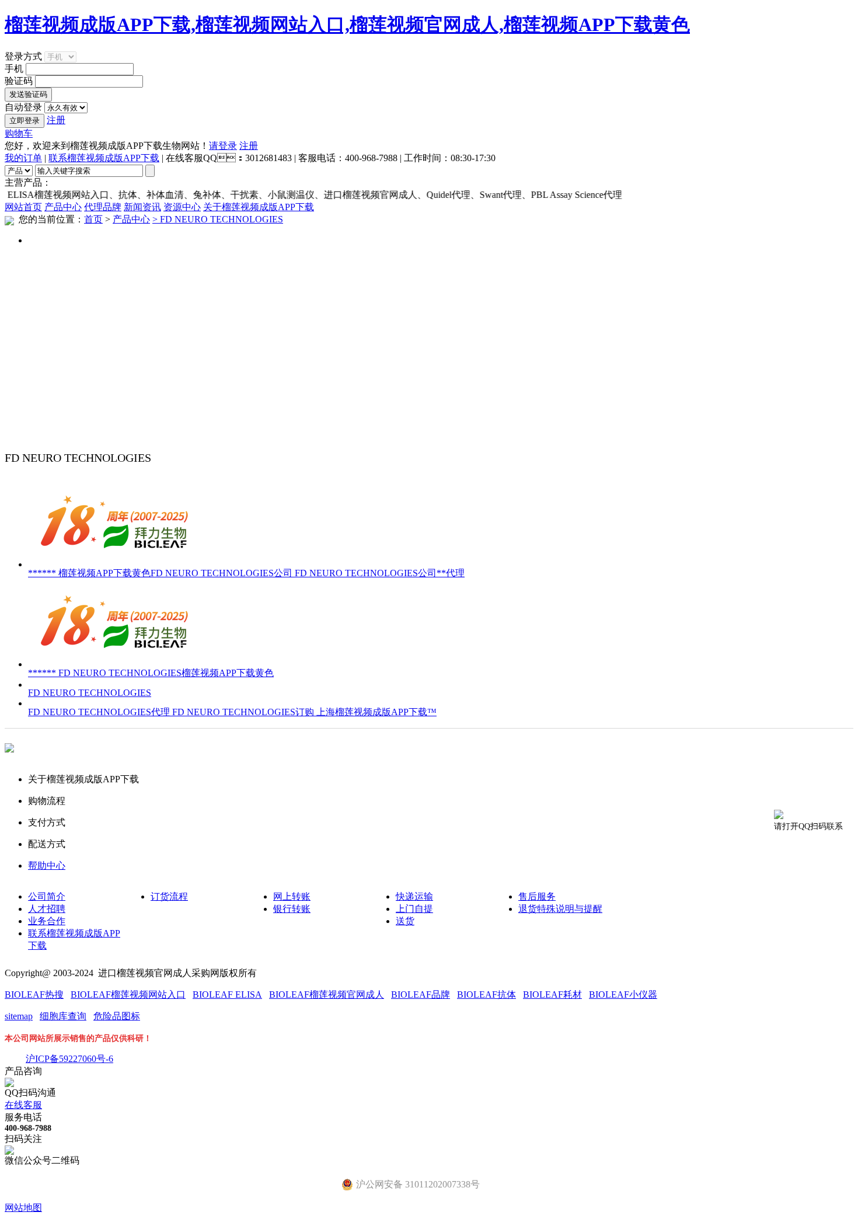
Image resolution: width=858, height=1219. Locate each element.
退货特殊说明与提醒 (560, 909)
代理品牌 (102, 207)
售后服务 (537, 896)
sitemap (19, 1016)
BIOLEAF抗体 (486, 994)
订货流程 (169, 896)
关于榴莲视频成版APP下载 (258, 207)
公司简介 (46, 896)
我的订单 (23, 158)
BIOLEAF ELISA (227, 994)
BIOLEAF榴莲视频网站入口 (128, 994)
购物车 (19, 133)
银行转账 (292, 909)
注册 (56, 120)
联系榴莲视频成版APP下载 (103, 158)
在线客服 (23, 1105)
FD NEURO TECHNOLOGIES (89, 693)
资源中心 (182, 207)
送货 (405, 921)
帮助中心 (46, 865)
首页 (93, 219)
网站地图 (23, 1208)
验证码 (19, 81)
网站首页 (23, 207)
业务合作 (46, 921)
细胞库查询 (63, 1016)
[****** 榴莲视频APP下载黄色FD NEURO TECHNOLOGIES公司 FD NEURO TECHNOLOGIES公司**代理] (115, 564)
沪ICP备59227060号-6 (69, 1059)
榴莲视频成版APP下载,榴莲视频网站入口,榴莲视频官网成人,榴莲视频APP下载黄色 (347, 24)
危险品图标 (116, 1016)
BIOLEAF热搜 (34, 994)
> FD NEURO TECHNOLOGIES (217, 219)
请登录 (223, 146)
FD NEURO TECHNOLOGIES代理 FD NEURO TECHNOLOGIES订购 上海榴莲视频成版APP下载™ (232, 712)
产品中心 (63, 207)
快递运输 (414, 896)
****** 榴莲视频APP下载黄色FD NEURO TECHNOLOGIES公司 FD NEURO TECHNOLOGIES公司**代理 (246, 573)
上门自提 (414, 909)
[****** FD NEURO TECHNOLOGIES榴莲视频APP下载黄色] (115, 664)
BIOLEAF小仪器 (623, 994)
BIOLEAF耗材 (552, 994)
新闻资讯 (142, 207)
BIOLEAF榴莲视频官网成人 (326, 994)
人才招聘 (46, 909)
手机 (14, 69)
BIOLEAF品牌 (420, 994)
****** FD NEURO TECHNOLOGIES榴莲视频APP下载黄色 (151, 673)
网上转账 (292, 896)
